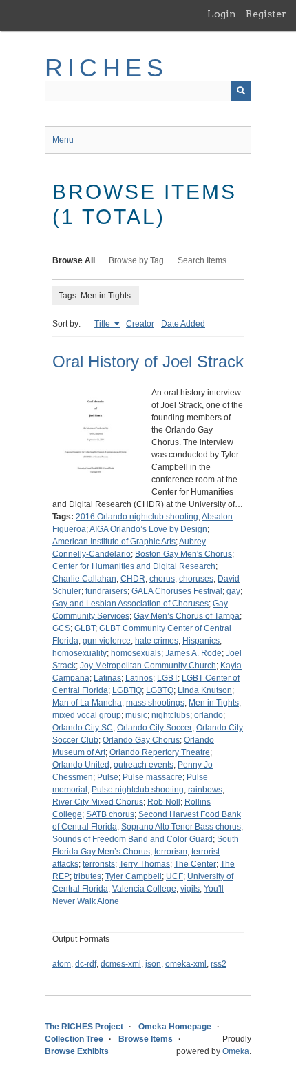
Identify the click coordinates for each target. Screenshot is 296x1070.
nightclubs (170, 715)
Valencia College (144, 889)
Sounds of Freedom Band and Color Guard (132, 839)
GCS (61, 628)
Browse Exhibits (77, 1051)
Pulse (107, 777)
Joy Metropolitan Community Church (148, 665)
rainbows (205, 789)
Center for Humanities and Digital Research (133, 566)
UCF (174, 876)
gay (233, 591)
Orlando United (80, 765)
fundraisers (106, 591)
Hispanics (201, 641)
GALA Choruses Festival (176, 591)
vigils (190, 889)
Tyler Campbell (133, 876)
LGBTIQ (127, 690)
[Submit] (241, 91)
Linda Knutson (205, 690)
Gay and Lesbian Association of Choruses (130, 603)
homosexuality (79, 653)
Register (266, 13)
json (153, 964)
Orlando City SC (82, 727)
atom (61, 964)
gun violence (107, 641)
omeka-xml (186, 964)
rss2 (218, 964)
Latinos (139, 678)
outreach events (143, 765)
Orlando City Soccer (154, 727)
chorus (162, 579)
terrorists (99, 864)
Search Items (202, 260)
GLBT (84, 628)
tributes (87, 876)
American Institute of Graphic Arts (114, 541)
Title (103, 324)
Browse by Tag (136, 260)
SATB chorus (110, 814)
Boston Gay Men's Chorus (183, 554)
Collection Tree (74, 1039)
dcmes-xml (121, 964)
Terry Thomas (144, 864)
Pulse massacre (152, 777)
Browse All (73, 260)
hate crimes (156, 641)
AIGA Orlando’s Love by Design (148, 529)
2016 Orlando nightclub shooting (137, 517)
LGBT (167, 678)
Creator (140, 324)
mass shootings (155, 703)
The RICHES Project (84, 1026)
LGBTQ (159, 690)
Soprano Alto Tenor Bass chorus (181, 827)
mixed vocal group (86, 715)
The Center (195, 864)
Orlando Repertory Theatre (159, 752)
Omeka (235, 1051)
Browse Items (145, 1039)
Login (221, 13)
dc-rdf (85, 964)
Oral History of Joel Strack (148, 361)
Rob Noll (163, 802)
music (136, 715)
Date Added (183, 324)
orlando (208, 715)
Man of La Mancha (87, 703)
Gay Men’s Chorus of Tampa (187, 616)
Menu (63, 140)
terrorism (170, 851)
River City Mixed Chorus (97, 802)
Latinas (107, 678)
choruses (196, 579)
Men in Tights (214, 703)
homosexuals (136, 653)
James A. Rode (193, 653)
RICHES (106, 68)
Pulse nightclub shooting (138, 789)
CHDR (132, 579)
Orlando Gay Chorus (141, 740)
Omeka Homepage (174, 1026)
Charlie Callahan (84, 579)
